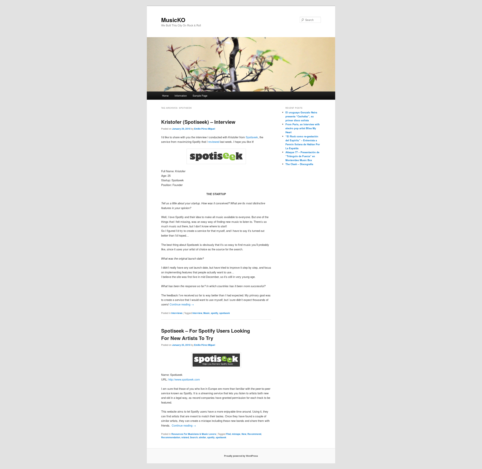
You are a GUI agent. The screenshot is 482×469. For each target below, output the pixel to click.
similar (202, 437)
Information (181, 95)
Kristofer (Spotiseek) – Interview (198, 121)
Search (194, 437)
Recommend (254, 434)
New (244, 434)
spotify (214, 313)
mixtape (236, 434)
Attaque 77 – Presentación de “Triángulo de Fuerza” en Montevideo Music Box (302, 156)
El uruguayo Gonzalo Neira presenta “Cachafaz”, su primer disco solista (301, 116)
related (185, 437)
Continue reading (182, 304)
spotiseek (224, 313)
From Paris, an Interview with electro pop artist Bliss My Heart (302, 128)
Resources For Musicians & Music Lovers (193, 434)
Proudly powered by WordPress (241, 455)
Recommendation (170, 437)
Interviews (176, 313)
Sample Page (200, 95)
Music (206, 313)
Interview (197, 313)
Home (165, 95)
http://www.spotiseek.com (184, 379)
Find (228, 434)
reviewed (213, 142)
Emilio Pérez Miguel (204, 128)
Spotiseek (252, 137)
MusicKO (173, 20)
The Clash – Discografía (299, 164)
